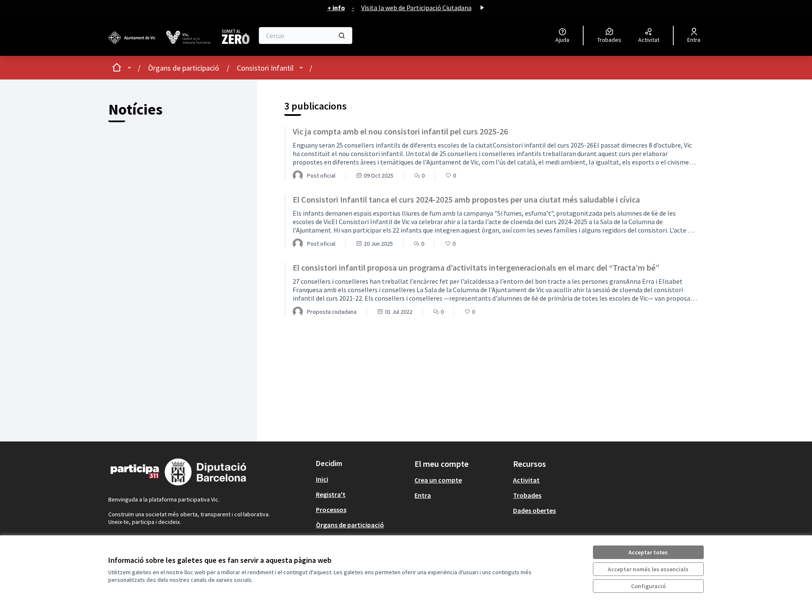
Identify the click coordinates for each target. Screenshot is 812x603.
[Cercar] (341, 35)
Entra (422, 495)
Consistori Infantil (265, 68)
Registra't (331, 494)
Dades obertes (534, 510)
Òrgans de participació (183, 68)
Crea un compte (438, 480)
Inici (322, 479)
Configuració (648, 586)
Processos (331, 509)
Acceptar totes (648, 552)
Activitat (526, 480)
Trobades (527, 495)
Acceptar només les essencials (648, 569)
